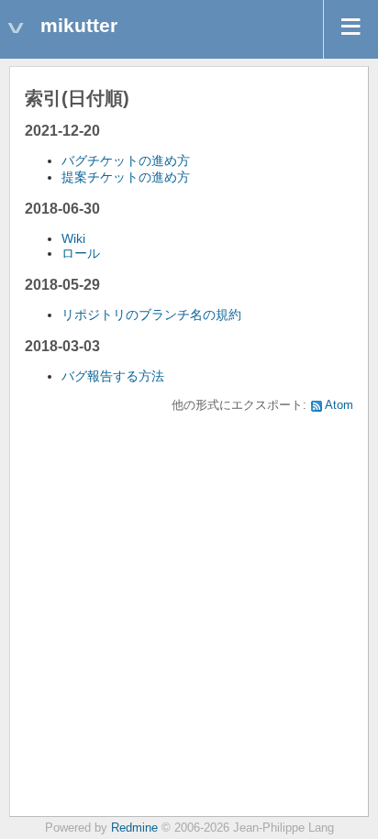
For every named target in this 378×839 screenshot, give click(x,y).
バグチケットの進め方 (125, 160)
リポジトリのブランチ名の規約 (151, 314)
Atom (339, 405)
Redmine (134, 828)
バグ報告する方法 (112, 376)
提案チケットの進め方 (125, 177)
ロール (80, 253)
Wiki (73, 238)
